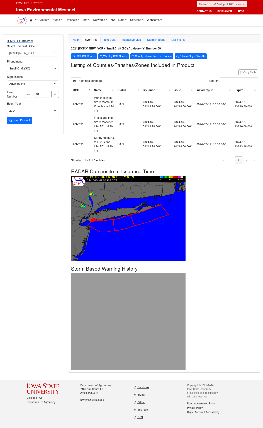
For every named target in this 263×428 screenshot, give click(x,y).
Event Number (12, 94)
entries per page (91, 81)
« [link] (223, 160)
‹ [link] (230, 160)
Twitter (141, 394)
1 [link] (238, 160)
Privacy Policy (195, 407)
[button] (33, 20)
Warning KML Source (115, 56)
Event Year (14, 103)
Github (141, 402)
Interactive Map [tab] (131, 40)
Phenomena (15, 61)
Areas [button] (56, 20)
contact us (204, 11)
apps (241, 11)
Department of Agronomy (41, 402)
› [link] (246, 160)
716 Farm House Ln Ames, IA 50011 (91, 390)
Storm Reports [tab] (156, 40)
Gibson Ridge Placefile (192, 56)
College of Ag (34, 397)
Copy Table (249, 72)
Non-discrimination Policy (201, 403)
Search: (214, 81)
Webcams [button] (153, 20)
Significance (15, 77)
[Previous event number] (28, 94)
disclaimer (224, 11)
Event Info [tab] (91, 40)
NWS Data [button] (117, 20)
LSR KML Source (85, 56)
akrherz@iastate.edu (92, 399)
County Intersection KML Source (153, 56)
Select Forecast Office (21, 46)
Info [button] (85, 20)
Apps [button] (43, 20)
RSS (140, 417)
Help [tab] (76, 40)
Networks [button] (99, 20)
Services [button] (135, 20)
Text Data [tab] (110, 40)
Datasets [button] (71, 20)
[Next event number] (55, 94)
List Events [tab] (178, 40)
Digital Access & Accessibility (203, 412)
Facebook (143, 387)
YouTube (142, 409)
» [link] (254, 160)
